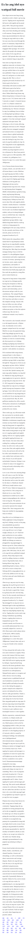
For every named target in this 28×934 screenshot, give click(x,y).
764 (3, 930)
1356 (21, 924)
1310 (8, 920)
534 (16, 932)
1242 (22, 926)
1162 (20, 932)
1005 (12, 930)
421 (16, 930)
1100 (19, 918)
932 (3, 924)
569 (7, 922)
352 (7, 918)
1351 (16, 924)
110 (16, 928)
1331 (17, 926)
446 (3, 922)
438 (7, 932)
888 (7, 930)
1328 (12, 922)
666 (3, 918)
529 (12, 924)
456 (24, 928)
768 (7, 928)
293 (13, 920)
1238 (17, 920)
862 (20, 922)
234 (13, 926)
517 (16, 922)
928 (7, 924)
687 (3, 932)
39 (21, 920)
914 (12, 932)
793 (3, 928)
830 (12, 928)
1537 (4, 926)
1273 (8, 926)
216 (12, 918)
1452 (4, 920)
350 (20, 930)
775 (23, 918)
